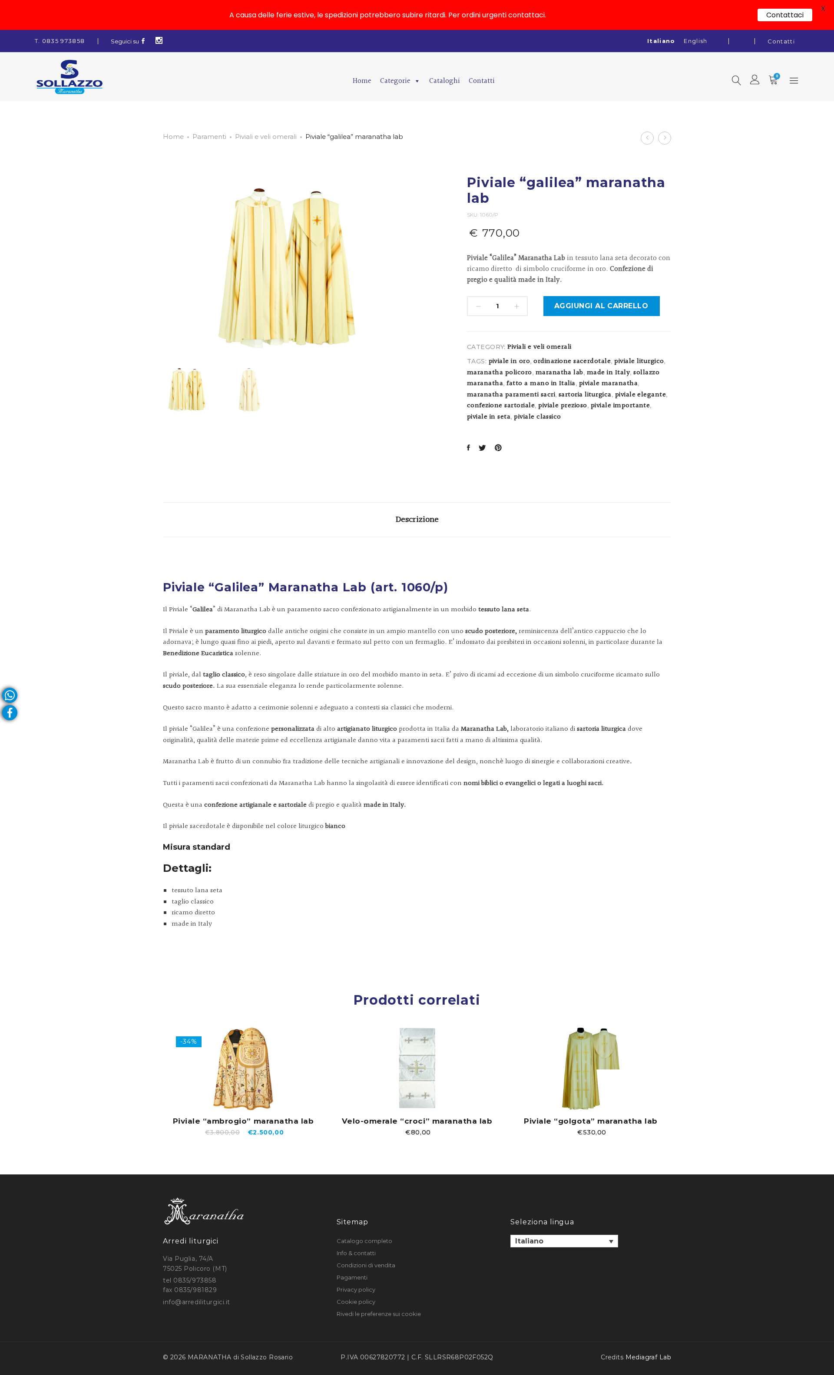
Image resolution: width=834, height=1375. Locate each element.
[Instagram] (159, 41)
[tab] (417, 520)
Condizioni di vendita (366, 1265)
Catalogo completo (364, 1240)
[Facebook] (143, 41)
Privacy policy (356, 1289)
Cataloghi (444, 81)
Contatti (781, 41)
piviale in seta (488, 417)
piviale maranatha (608, 383)
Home (362, 81)
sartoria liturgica (585, 394)
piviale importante (620, 405)
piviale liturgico (639, 361)
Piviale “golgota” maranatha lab (591, 1121)
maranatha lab (559, 372)
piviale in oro (509, 361)
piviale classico (537, 417)
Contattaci (785, 15)
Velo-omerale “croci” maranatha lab (417, 1121)
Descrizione (417, 520)
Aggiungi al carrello (601, 306)
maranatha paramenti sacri (511, 394)
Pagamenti (352, 1277)
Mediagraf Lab (648, 1357)
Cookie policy (356, 1301)
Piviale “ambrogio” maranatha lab (243, 1121)
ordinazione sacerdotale (572, 361)
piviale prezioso (562, 405)
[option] (243, 1081)
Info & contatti (356, 1253)
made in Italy (608, 372)
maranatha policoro (499, 372)
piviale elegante (640, 394)
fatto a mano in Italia (541, 383)
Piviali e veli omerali (266, 136)
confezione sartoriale (501, 405)
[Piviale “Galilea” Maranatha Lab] (468, 448)
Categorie (395, 81)
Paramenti (209, 136)
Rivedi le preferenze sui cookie (379, 1313)
